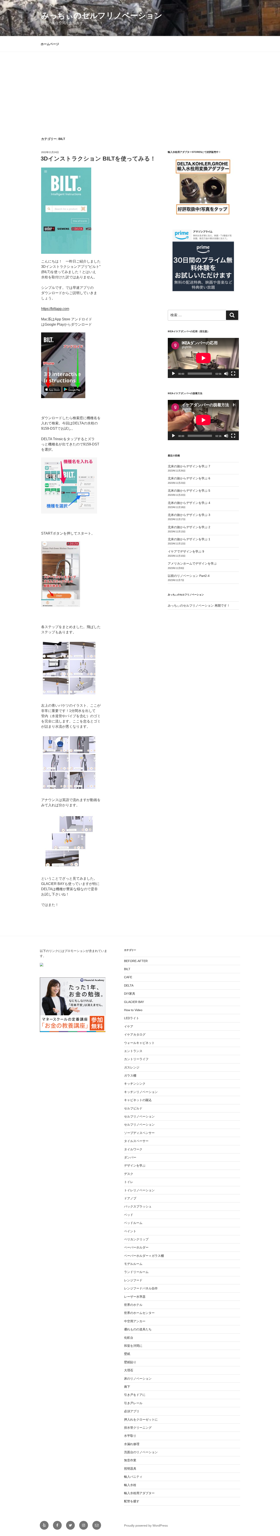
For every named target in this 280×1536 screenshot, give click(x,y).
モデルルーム (133, 1264)
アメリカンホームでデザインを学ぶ (192, 563)
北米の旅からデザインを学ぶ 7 (189, 466)
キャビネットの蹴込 (138, 1100)
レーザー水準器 (134, 1296)
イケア (128, 1026)
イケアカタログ (134, 1034)
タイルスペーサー (136, 1141)
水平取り (130, 1435)
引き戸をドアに (134, 1395)
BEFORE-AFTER (136, 961)
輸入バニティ (133, 1476)
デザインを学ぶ (134, 1165)
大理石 (128, 1370)
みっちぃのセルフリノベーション (101, 15)
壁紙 (127, 1354)
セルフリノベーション (139, 1116)
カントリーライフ (136, 1059)
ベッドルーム (133, 1223)
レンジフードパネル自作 (141, 1288)
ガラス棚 (130, 1075)
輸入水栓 (130, 1485)
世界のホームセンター (139, 1313)
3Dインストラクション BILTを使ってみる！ (98, 158)
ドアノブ (130, 1198)
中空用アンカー (134, 1321)
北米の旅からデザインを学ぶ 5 (189, 490)
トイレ (128, 1182)
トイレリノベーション (139, 1190)
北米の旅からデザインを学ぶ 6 (189, 478)
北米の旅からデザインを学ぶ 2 (189, 527)
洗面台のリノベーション (141, 1452)
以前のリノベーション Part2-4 (189, 575)
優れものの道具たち (138, 1329)
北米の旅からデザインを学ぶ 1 (189, 539)
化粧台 (128, 1337)
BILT (127, 969)
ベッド (128, 1214)
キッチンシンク (134, 1083)
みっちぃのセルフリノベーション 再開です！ (199, 605)
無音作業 (130, 1460)
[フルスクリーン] (233, 373)
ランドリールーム (136, 1272)
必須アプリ (131, 1411)
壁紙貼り (130, 1362)
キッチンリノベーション (141, 1092)
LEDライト (131, 1018)
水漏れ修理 (131, 1444)
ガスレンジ (131, 1067)
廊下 (127, 1386)
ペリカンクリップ (136, 1239)
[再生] (173, 373)
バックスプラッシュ (138, 1206)
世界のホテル (133, 1304)
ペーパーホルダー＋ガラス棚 (144, 1255)
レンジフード (133, 1280)
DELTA (128, 985)
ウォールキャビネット (139, 1043)
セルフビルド (133, 1108)
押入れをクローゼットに (141, 1419)
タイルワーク (133, 1149)
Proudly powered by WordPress (146, 1525)
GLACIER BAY (134, 1002)
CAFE (128, 977)
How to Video (133, 1010)
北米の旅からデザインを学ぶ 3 (189, 515)
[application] (203, 358)
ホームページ (50, 44)
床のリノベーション (138, 1378)
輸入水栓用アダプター (139, 1493)
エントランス (133, 1051)
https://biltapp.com (55, 309)
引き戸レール (133, 1403)
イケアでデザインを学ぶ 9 (186, 551)
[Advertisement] (140, 84)
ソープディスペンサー (139, 1133)
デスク (128, 1174)
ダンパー (130, 1157)
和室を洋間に (133, 1345)
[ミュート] (226, 373)
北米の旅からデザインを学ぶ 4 (189, 503)
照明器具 (130, 1468)
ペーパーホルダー (136, 1247)
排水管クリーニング (138, 1427)
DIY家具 (129, 993)
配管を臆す (131, 1501)
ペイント (130, 1231)
